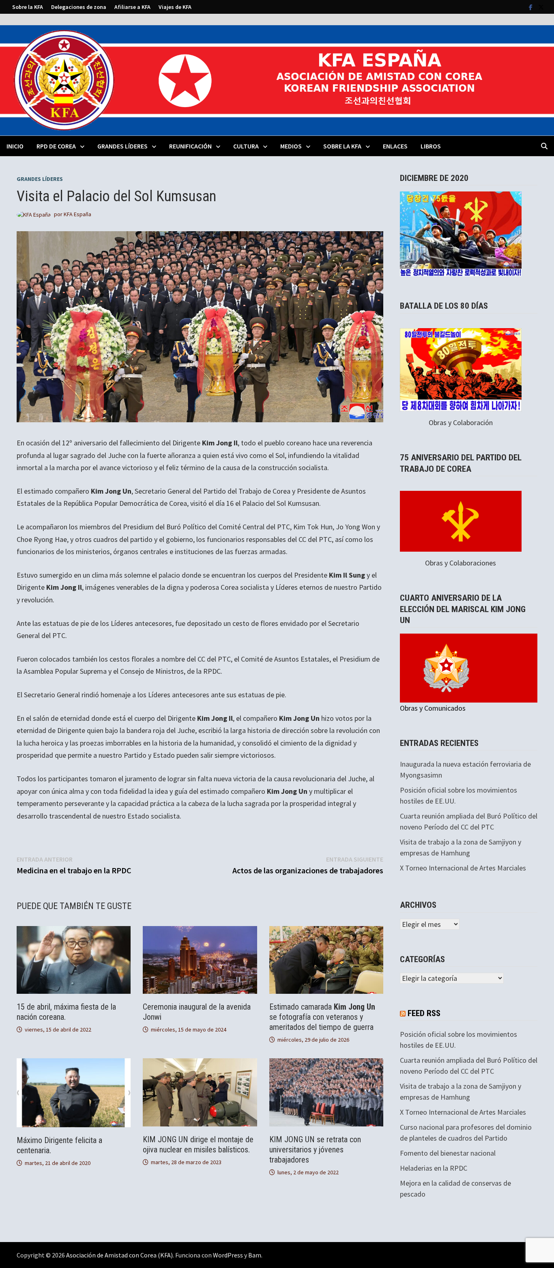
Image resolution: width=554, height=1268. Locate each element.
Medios (291, 146)
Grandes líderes (40, 179)
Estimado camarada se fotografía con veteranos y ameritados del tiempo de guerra (322, 1017)
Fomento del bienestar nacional (448, 1153)
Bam (254, 1255)
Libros (431, 146)
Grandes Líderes (122, 146)
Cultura (246, 146)
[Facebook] (531, 6)
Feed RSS (424, 1013)
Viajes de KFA (175, 7)
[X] (541, 6)
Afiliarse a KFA (132, 7)
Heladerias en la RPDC (433, 1168)
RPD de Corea (56, 146)
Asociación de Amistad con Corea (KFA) (119, 1255)
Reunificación (190, 146)
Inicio (15, 146)
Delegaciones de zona (78, 7)
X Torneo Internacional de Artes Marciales (463, 868)
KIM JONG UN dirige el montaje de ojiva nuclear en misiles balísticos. (198, 1144)
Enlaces (395, 146)
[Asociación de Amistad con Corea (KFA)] (277, 79)
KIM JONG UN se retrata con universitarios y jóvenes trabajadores (315, 1150)
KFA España (77, 214)
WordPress (228, 1255)
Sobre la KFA (27, 7)
